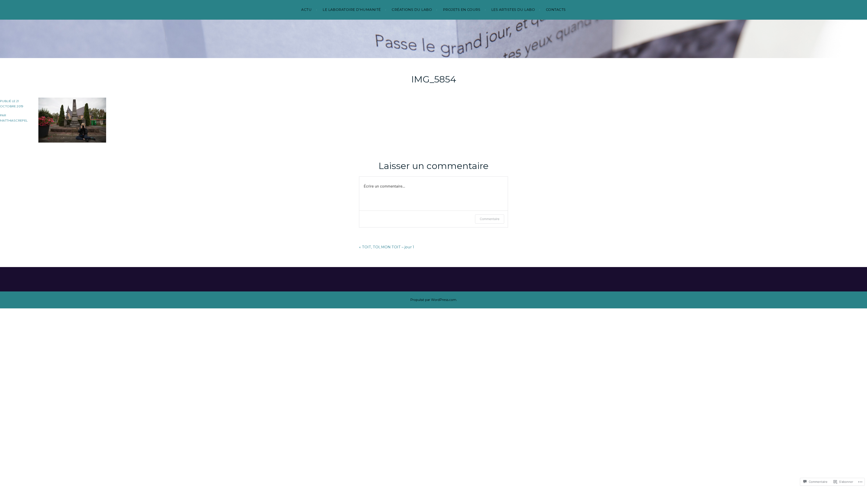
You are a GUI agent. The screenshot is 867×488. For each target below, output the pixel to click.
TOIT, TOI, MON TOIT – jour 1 (388, 247)
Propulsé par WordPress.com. (433, 300)
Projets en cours (461, 9)
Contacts (556, 9)
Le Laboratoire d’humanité (352, 9)
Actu (306, 9)
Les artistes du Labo (513, 9)
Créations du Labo (412, 9)
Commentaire (489, 219)
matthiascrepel (14, 120)
